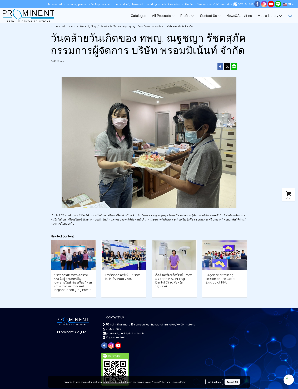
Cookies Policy (179, 381)
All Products (162, 16)
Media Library (268, 16)
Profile (185, 16)
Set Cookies (214, 381)
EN (289, 4)
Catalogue (138, 16)
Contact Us (209, 16)
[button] (290, 15)
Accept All (232, 381)
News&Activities (239, 16)
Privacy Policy (158, 381)
